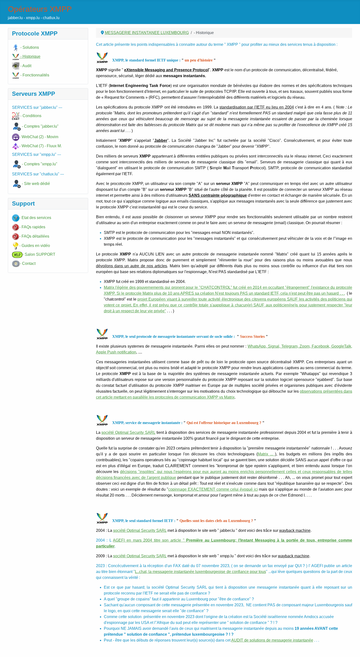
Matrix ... (266, 454)
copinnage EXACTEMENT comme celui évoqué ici (213, 489)
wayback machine (295, 530)
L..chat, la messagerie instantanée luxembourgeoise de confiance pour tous (200, 572)
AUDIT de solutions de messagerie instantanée (272, 640)
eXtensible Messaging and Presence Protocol (166, 70)
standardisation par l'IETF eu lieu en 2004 (256, 107)
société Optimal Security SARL (128, 432)
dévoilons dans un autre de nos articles (131, 266)
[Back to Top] (351, 648)
